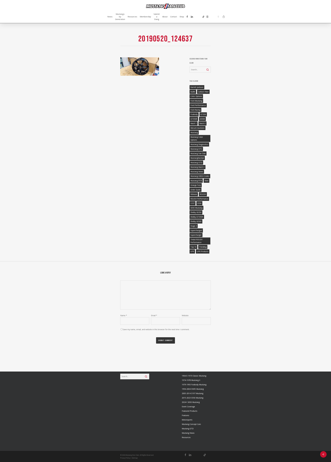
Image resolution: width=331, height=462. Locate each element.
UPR (192, 251)
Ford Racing (195, 110)
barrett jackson (196, 87)
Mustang (194, 132)
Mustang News (188, 433)
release (193, 194)
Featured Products (189, 411)
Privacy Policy (125, 458)
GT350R (193, 119)
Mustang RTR (196, 180)
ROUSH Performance (199, 198)
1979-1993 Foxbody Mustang (194, 384)
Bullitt (192, 91)
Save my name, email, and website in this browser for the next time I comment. (156, 329)
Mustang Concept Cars (191, 424)
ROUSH (203, 194)
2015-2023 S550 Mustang (192, 398)
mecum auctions (197, 128)
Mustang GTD (196, 162)
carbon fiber (203, 91)
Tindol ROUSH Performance (196, 241)
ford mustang (196, 101)
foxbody (194, 114)
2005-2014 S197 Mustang (192, 393)
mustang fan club (198, 153)
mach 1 (193, 123)
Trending (202, 247)
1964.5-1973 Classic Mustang (194, 376)
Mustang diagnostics (199, 144)
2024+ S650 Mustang (191, 402)
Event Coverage (188, 406)
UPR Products (202, 251)
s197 (192, 203)
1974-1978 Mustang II (191, 380)
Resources (186, 437)
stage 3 (193, 226)
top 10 (193, 247)
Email (154, 315)
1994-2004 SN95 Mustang (193, 389)
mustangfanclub (197, 158)
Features (185, 415)
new (206, 180)
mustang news (196, 171)
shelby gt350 (195, 212)
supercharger (196, 235)
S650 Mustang (196, 208)
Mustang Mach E (197, 167)
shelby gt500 (195, 221)
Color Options (196, 96)
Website (185, 315)
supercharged (196, 230)
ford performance (198, 105)
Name (123, 315)
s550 (199, 203)
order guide (195, 189)
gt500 (202, 119)
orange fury (195, 185)
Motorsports (187, 420)
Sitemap (135, 458)
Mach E (202, 123)
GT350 (203, 114)
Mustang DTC (196, 149)
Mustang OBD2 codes (199, 176)
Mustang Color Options (196, 138)
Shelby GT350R (196, 217)
